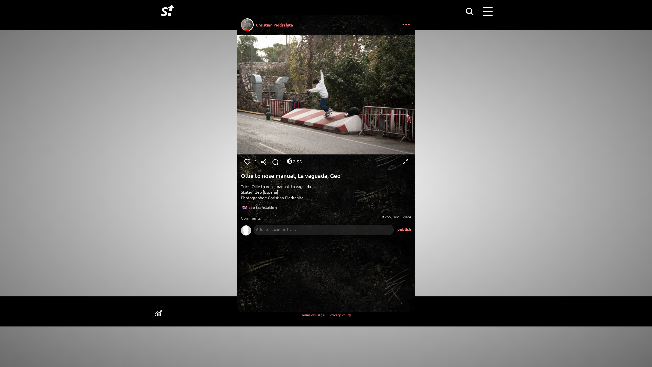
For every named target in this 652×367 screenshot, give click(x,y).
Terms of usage (312, 315)
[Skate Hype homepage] (167, 19)
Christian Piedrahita (274, 25)
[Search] (469, 11)
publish (404, 229)
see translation (263, 207)
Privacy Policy (340, 315)
